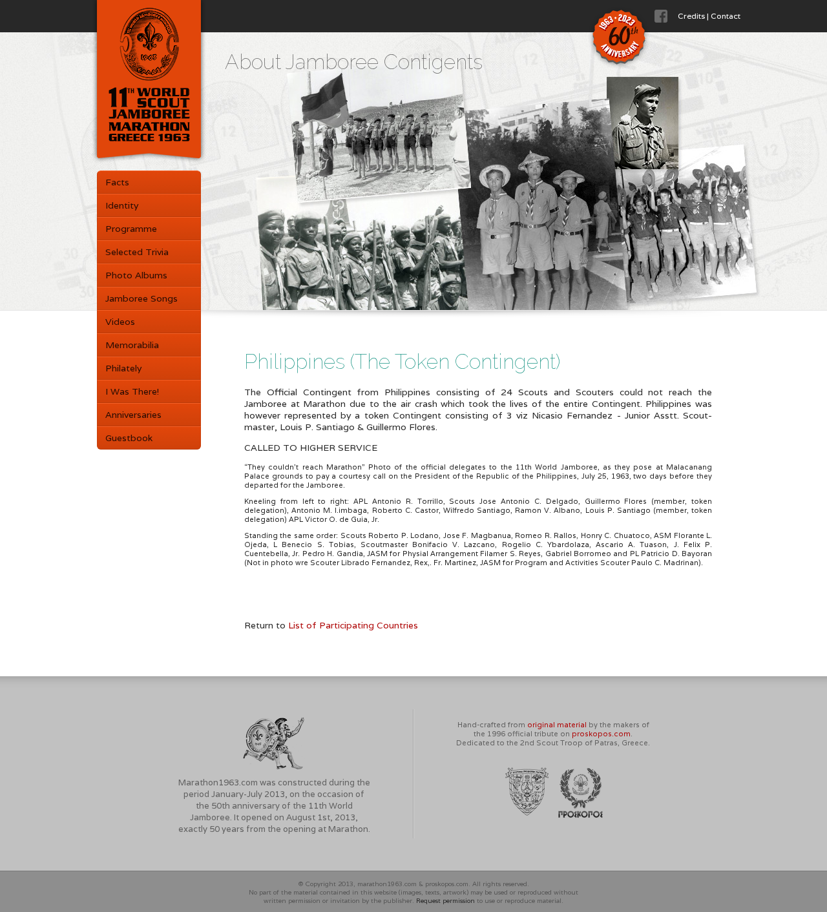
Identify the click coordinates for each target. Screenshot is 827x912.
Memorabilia (132, 345)
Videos (120, 321)
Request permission (445, 900)
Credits (691, 16)
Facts (117, 182)
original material (557, 724)
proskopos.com (601, 733)
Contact (725, 16)
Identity (121, 205)
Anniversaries (133, 414)
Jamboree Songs (141, 298)
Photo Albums (136, 275)
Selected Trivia (137, 252)
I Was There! (132, 391)
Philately (123, 368)
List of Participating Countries (353, 625)
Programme (131, 228)
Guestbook (128, 438)
